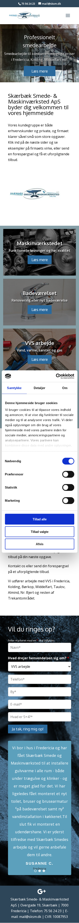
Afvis (39, 544)
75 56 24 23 (28, 4)
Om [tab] (64, 388)
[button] (39, 808)
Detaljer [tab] (39, 388)
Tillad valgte (39, 531)
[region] (39, 53)
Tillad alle (40, 519)
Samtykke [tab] (14, 388)
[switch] (68, 474)
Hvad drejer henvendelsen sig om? (38, 658)
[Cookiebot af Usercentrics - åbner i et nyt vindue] (56, 376)
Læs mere (39, 259)
